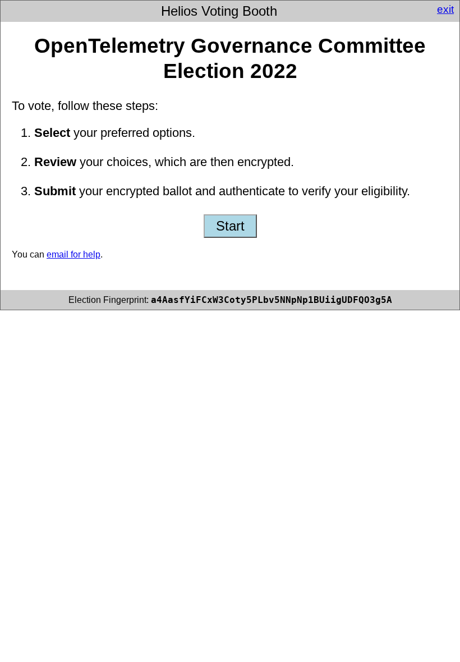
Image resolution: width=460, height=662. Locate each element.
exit (445, 9)
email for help (73, 254)
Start (230, 225)
